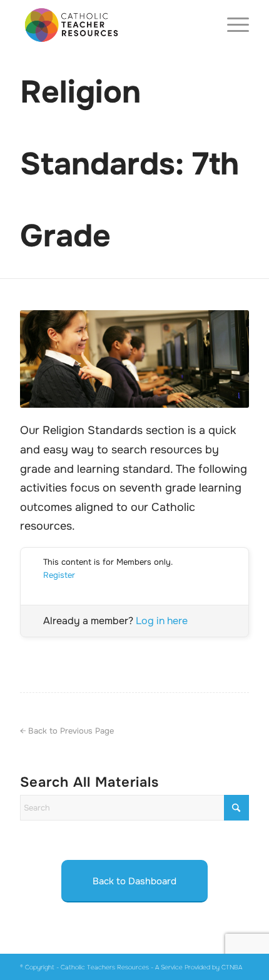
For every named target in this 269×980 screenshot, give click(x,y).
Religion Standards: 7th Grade (129, 164)
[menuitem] (232, 25)
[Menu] (232, 25)
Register (59, 575)
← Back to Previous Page (67, 730)
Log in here (162, 620)
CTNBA (231, 967)
